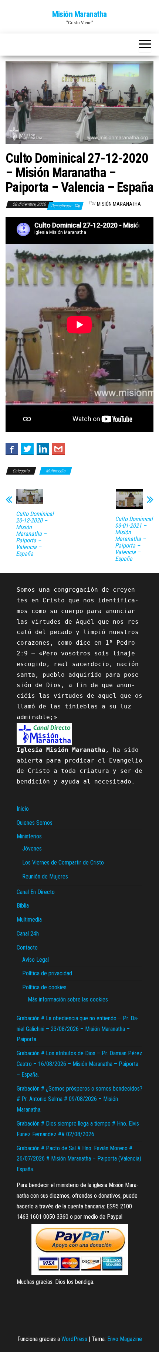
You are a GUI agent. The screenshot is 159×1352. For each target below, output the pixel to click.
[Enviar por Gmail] (58, 448)
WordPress (74, 1338)
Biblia (23, 905)
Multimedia (55, 470)
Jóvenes (32, 848)
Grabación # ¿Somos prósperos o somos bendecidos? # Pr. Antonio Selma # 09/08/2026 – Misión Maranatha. (79, 1099)
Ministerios (29, 836)
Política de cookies (44, 987)
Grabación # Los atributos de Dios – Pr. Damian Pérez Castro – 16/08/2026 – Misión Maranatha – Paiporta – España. (79, 1064)
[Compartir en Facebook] (12, 448)
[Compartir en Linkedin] (43, 448)
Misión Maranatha (79, 14)
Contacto (27, 947)
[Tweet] (27, 448)
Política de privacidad (47, 973)
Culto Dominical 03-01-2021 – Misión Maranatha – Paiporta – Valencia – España (134, 539)
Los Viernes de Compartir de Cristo (63, 862)
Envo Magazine (124, 1338)
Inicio (23, 808)
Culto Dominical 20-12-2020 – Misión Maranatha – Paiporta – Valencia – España (35, 534)
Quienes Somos (35, 822)
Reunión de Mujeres (45, 876)
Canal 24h (28, 933)
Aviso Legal (35, 959)
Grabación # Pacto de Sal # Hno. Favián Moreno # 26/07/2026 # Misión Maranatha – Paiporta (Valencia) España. (79, 1159)
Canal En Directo (36, 891)
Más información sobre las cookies (68, 999)
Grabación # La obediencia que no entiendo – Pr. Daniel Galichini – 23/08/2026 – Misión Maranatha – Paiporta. (78, 1029)
